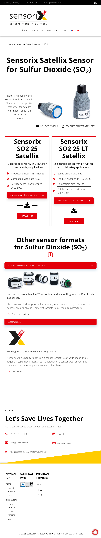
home (25, 30)
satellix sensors (34, 44)
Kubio (80, 533)
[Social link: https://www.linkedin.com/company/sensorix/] (96, 3)
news (64, 30)
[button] (95, 532)
